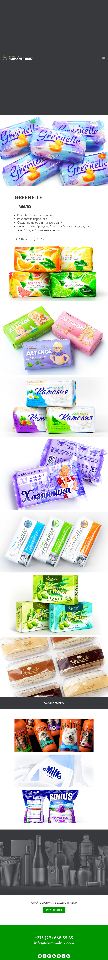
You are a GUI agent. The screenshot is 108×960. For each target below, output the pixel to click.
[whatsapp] (40, 956)
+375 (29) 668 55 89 (54, 937)
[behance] (59, 956)
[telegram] (44, 956)
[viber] (49, 956)
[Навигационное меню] (103, 58)
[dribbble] (68, 956)
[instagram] (54, 956)
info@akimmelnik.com (54, 942)
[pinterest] (63, 956)
